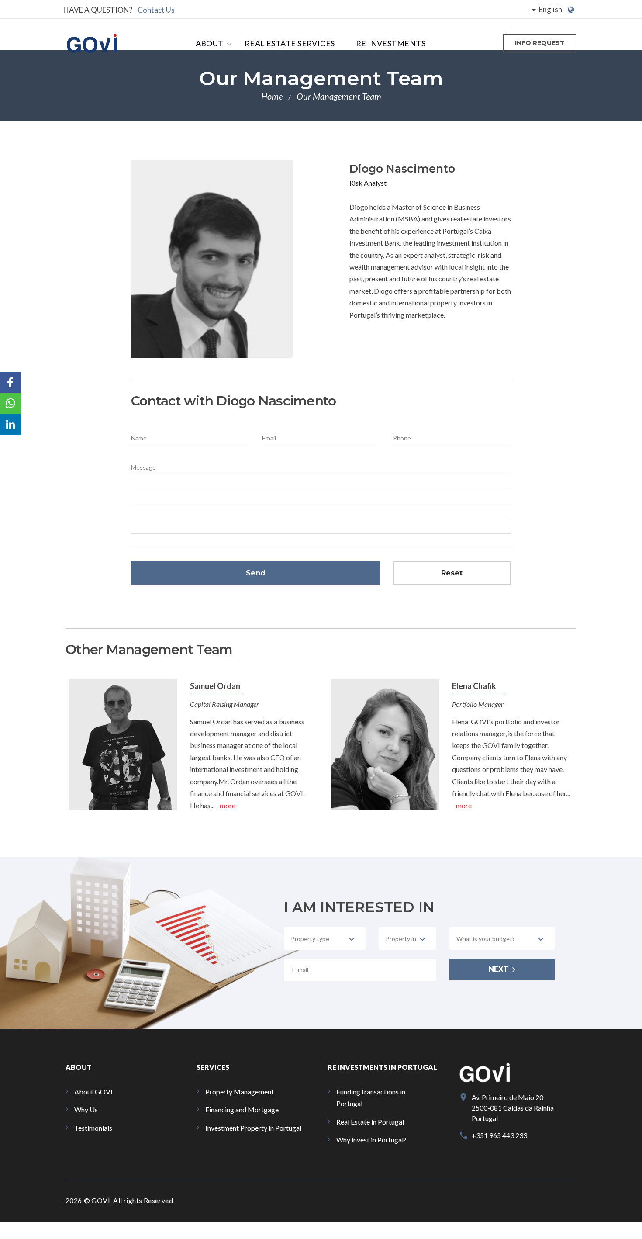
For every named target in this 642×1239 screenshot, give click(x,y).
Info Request (540, 43)
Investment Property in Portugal (253, 1128)
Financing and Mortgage (242, 1109)
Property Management (239, 1091)
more (227, 805)
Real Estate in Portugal (370, 1122)
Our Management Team (339, 96)
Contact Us (156, 9)
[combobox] (325, 938)
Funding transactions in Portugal (370, 1097)
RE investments (390, 43)
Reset (452, 573)
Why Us (86, 1109)
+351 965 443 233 (499, 1135)
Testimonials (93, 1128)
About (210, 43)
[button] (10, 382)
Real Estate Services (290, 43)
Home (272, 96)
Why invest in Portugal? (371, 1139)
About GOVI (93, 1091)
